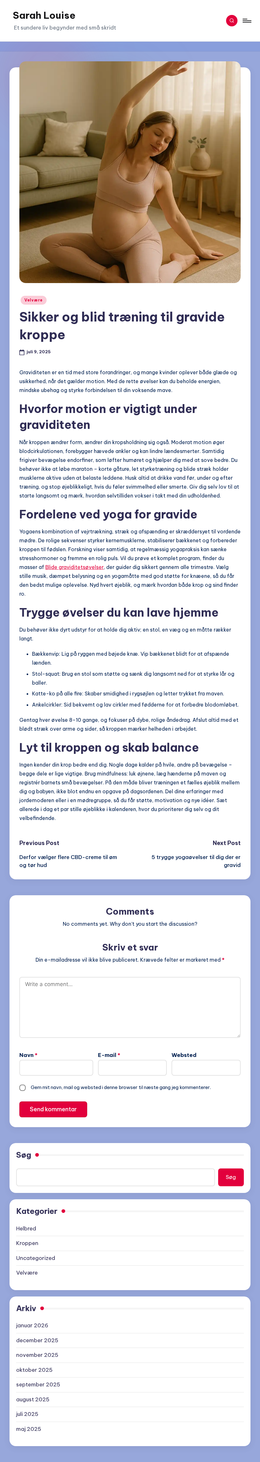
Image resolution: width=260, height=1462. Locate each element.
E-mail (109, 1055)
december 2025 (37, 1340)
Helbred (26, 1228)
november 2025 (37, 1354)
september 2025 (38, 1384)
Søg (23, 1155)
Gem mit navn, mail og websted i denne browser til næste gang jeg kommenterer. (121, 1087)
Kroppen (27, 1243)
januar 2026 (32, 1325)
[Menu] (246, 20)
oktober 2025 (34, 1369)
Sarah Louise (44, 15)
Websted (184, 1055)
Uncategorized (35, 1258)
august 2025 (32, 1399)
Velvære (33, 300)
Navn (28, 1055)
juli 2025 (27, 1414)
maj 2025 (28, 1428)
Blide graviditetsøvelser (74, 567)
